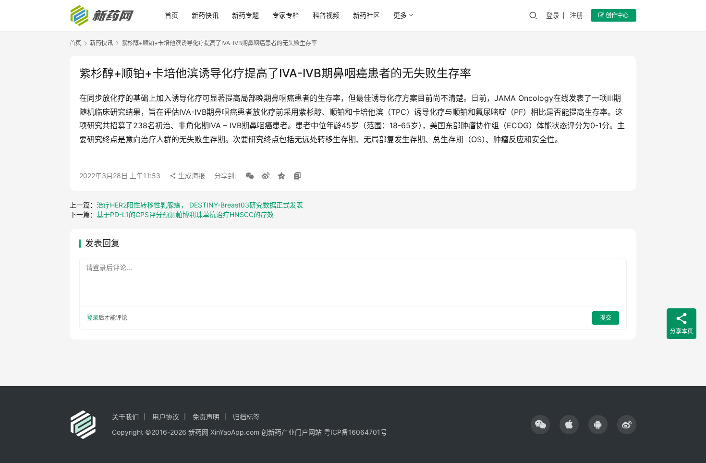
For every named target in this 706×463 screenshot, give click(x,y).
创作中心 (616, 15)
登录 (553, 15)
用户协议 (165, 417)
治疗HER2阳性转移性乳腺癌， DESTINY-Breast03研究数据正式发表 (200, 205)
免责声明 (206, 417)
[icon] (540, 424)
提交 (605, 317)
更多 (400, 15)
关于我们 (125, 417)
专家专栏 (285, 15)
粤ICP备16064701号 (355, 432)
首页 (171, 15)
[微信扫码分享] (249, 176)
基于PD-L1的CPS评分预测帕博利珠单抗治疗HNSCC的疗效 (185, 214)
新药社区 (366, 15)
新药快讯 (205, 15)
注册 (576, 15)
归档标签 (246, 417)
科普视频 (326, 15)
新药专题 (245, 15)
